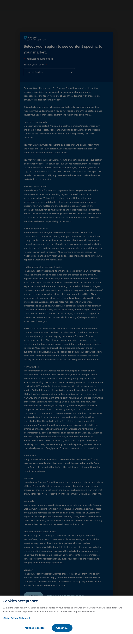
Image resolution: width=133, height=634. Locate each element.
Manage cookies (34, 627)
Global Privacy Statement (16, 618)
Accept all (62, 627)
